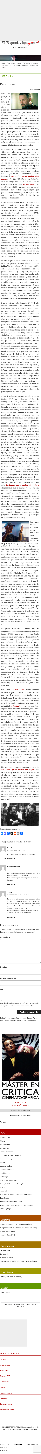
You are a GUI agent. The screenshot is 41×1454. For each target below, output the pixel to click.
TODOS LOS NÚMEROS (9, 1354)
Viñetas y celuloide (7, 1410)
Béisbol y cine (5, 1250)
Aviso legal (34, 65)
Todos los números (21, 65)
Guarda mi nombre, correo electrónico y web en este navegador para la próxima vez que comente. (19, 1004)
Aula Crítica (11, 63)
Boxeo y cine (4, 1254)
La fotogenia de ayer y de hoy (11, 1277)
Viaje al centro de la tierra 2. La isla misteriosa (16, 1205)
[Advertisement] (20, 20)
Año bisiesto (4, 1148)
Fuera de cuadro (6, 1393)
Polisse (2, 1187)
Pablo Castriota (34, 89)
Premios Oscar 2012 (7, 1235)
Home (3, 63)
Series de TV (5, 1376)
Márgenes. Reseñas (7, 1231)
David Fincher (5, 1292)
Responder (11, 858)
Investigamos (5, 1365)
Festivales (4, 1371)
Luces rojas (4, 1177)
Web (2, 989)
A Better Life (5, 1138)
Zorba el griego (5, 1209)
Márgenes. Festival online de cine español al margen (19, 1228)
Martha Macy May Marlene (10, 1180)
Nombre (4, 967)
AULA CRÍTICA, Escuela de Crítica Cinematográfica (20, 1429)
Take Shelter (4, 1198)
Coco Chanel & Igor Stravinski (11, 1155)
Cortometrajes (6, 1404)
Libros (19, 63)
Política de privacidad (30, 63)
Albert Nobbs (5, 1145)
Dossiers (3, 1398)
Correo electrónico (8, 978)
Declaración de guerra (8, 1159)
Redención (4, 1191)
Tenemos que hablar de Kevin (11, 1202)
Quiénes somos (6, 65)
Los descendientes (7, 1170)
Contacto (4, 67)
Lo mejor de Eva (6, 1166)
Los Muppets (5, 1173)
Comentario (5, 937)
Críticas (3, 1359)
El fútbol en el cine (6, 1258)
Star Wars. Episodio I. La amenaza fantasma (16, 1194)
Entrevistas (4, 1382)
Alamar (2, 1141)
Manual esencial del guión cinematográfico (16, 1224)
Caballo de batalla (6, 1152)
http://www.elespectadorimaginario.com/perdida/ (23, 878)
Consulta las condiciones (20, 1110)
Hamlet (3, 1162)
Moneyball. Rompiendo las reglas (12, 1184)
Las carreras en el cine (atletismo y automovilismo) (18, 1261)
